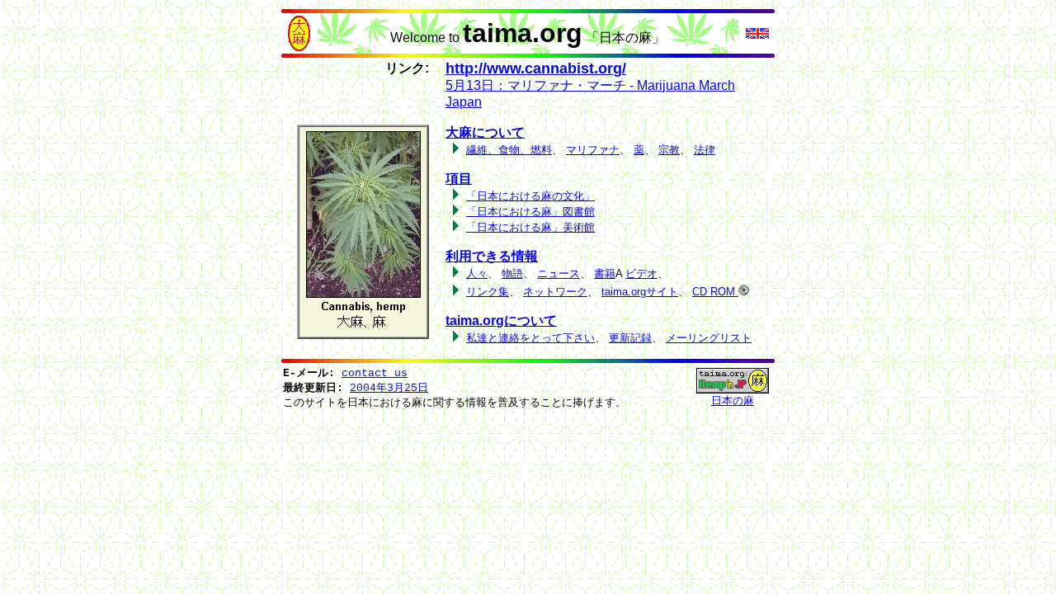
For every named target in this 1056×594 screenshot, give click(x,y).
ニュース (558, 273)
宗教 (669, 150)
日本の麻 (732, 400)
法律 (704, 150)
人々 (477, 273)
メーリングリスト (709, 338)
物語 (512, 273)
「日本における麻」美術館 (530, 227)
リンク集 (487, 291)
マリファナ (593, 150)
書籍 (604, 273)
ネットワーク (555, 291)
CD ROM (715, 291)
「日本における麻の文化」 (530, 196)
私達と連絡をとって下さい (530, 338)
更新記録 (630, 338)
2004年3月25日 (389, 388)
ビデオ (641, 273)
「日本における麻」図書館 (530, 211)
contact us (375, 373)
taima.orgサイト (639, 291)
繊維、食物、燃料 (509, 150)
